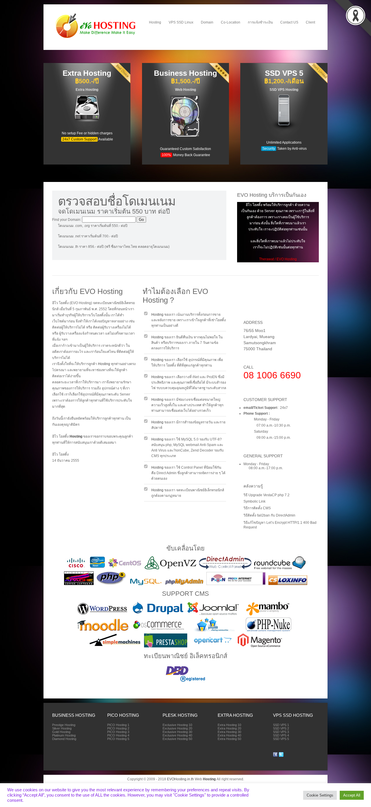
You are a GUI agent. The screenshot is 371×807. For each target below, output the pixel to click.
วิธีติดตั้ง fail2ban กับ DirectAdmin (269, 515)
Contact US (289, 22)
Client (310, 22)
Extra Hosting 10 (229, 725)
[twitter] (281, 755)
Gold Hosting (61, 732)
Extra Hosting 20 (229, 728)
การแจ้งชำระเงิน (260, 22)
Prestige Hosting (63, 725)
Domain (207, 22)
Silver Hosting (62, 728)
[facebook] (275, 755)
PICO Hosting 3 (118, 732)
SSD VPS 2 (281, 728)
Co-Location (230, 22)
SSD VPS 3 (281, 732)
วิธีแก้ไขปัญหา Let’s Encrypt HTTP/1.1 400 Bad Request (280, 525)
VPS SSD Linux (181, 22)
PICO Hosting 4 (118, 735)
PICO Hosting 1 (118, 725)
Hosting (155, 22)
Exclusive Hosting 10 (177, 725)
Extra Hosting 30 (229, 732)
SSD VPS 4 (281, 735)
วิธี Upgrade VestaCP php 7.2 (266, 495)
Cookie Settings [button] (320, 795)
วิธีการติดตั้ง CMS (257, 508)
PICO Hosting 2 (118, 728)
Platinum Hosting (64, 735)
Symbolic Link (254, 501)
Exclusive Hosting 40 (177, 735)
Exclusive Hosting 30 (177, 732)
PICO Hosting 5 (118, 739)
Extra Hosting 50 (229, 739)
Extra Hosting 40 (229, 735)
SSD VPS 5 (281, 739)
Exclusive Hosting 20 (177, 728)
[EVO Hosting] (96, 38)
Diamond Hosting (64, 739)
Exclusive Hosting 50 (177, 739)
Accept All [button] (351, 795)
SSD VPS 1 (281, 725)
